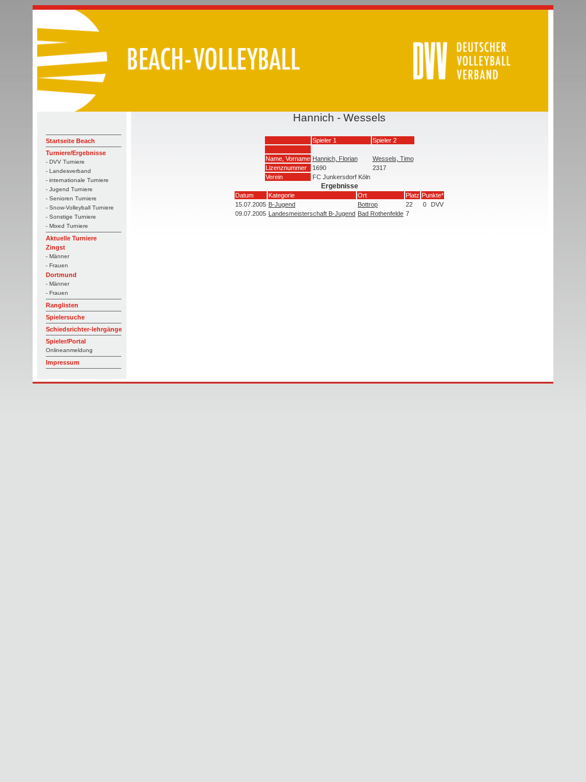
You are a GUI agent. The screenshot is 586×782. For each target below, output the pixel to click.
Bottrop (368, 204)
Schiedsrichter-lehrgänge (84, 329)
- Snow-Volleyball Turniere (80, 207)
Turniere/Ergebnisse (76, 152)
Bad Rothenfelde (380, 213)
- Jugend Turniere (69, 189)
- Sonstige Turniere (71, 217)
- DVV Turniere (65, 162)
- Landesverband (68, 171)
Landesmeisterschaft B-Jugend (311, 213)
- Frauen (57, 265)
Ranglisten (62, 305)
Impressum (63, 362)
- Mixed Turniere (67, 226)
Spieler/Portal (66, 341)
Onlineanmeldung (69, 350)
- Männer (57, 256)
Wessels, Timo (393, 158)
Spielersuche (65, 317)
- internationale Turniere (77, 180)
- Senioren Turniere (71, 198)
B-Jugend (281, 204)
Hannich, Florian (335, 158)
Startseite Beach (70, 140)
